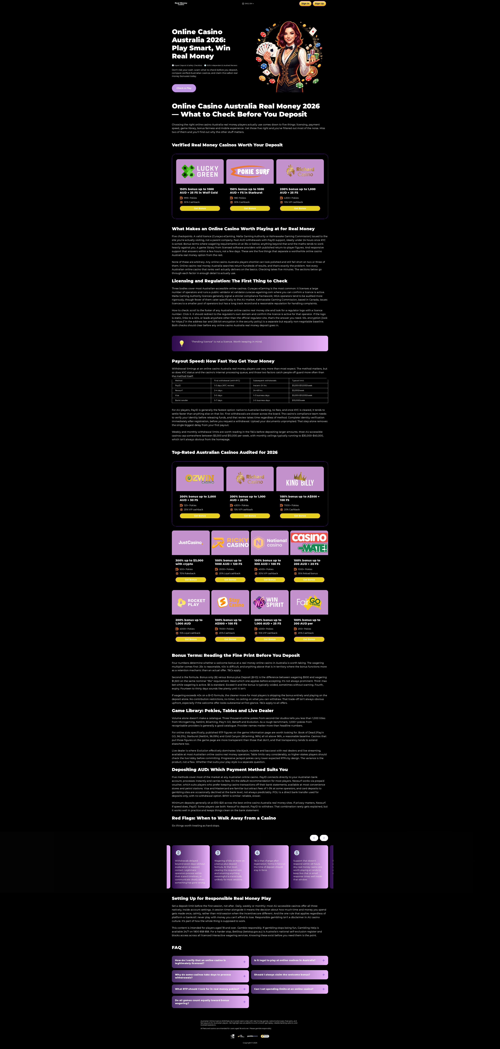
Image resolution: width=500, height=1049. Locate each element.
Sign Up (319, 3)
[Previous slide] (314, 838)
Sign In (305, 3)
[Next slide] (324, 838)
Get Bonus (200, 208)
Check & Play (184, 88)
